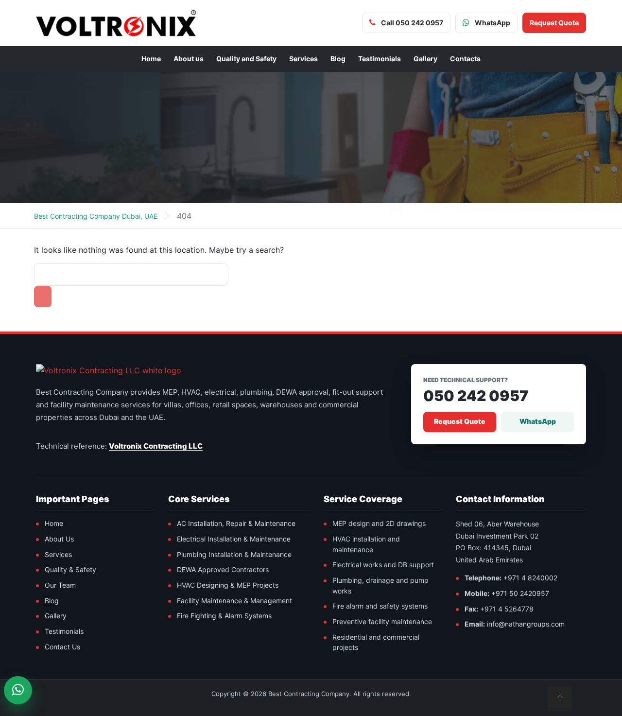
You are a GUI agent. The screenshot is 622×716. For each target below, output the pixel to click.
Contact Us (62, 647)
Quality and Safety (246, 58)
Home (151, 58)
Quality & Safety (70, 569)
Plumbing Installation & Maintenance (234, 554)
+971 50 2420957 (520, 593)
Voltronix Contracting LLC (156, 446)
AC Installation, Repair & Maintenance (236, 523)
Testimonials (379, 58)
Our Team (60, 585)
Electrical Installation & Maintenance (234, 539)
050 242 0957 (475, 396)
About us (188, 58)
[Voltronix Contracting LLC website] (108, 370)
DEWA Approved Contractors (223, 569)
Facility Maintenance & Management (234, 600)
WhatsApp (537, 421)
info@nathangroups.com (526, 624)
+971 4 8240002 (530, 578)
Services (303, 58)
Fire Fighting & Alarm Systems (224, 615)
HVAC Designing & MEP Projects (227, 585)
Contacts (465, 58)
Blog (338, 58)
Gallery (425, 58)
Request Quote (459, 421)
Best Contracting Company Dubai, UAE (95, 216)
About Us (59, 539)
